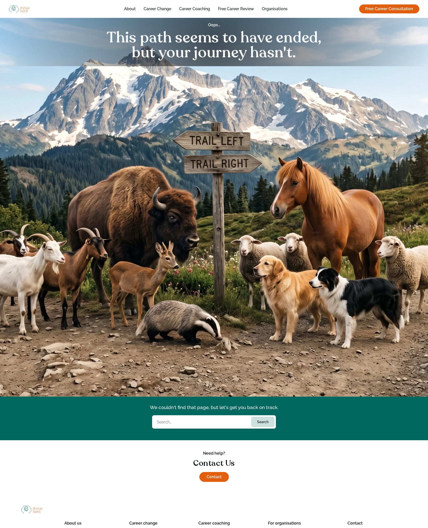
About (130, 8)
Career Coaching (194, 8)
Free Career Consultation (389, 8)
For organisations (284, 523)
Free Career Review (236, 8)
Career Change (157, 8)
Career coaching (214, 523)
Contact (214, 476)
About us (72, 523)
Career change (143, 523)
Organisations (275, 8)
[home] (39, 9)
